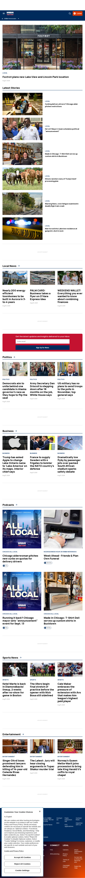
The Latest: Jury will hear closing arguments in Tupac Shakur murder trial (42, 765)
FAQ (51, 850)
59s (6, 628)
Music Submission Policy (78, 851)
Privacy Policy (65, 854)
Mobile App (42, 856)
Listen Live (42, 850)
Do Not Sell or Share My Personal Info (78, 859)
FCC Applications (69, 825)
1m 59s (48, 628)
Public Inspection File (68, 819)
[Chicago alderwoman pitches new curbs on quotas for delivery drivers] (21, 529)
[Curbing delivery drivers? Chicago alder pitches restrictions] (22, 104)
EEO (57, 823)
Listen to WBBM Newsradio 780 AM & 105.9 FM (47, 819)
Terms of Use (66, 860)
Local (4, 73)
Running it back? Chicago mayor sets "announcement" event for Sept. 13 (20, 620)
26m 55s (48, 563)
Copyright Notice (66, 866)
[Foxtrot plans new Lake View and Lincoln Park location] (42, 47)
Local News (9, 265)
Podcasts (8, 504)
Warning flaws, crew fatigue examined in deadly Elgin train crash (61, 205)
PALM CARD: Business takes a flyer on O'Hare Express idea (40, 295)
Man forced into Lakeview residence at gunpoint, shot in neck (61, 230)
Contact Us (59, 819)
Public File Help (77, 867)
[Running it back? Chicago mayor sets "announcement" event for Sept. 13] (21, 591)
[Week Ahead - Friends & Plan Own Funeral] (63, 529)
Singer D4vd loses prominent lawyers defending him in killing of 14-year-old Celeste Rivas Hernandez (14, 768)
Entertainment (11, 734)
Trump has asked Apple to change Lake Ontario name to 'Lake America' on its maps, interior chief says (14, 464)
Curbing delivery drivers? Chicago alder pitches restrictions (61, 105)
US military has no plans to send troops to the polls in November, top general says (70, 389)
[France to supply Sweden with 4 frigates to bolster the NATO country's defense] (42, 443)
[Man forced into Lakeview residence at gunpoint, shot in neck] (22, 228)
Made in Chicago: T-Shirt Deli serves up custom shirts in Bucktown (61, 155)
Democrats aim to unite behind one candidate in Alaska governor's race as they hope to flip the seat (14, 390)
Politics (7, 357)
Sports (5, 680)
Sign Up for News (42, 348)
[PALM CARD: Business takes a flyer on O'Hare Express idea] (42, 278)
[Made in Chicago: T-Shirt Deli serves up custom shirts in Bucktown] (22, 154)
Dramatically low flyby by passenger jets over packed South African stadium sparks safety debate (69, 464)
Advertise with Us (79, 824)
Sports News (10, 657)
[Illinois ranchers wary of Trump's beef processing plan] (22, 178)
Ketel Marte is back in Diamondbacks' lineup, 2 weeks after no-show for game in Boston (14, 689)
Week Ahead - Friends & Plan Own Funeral (61, 557)
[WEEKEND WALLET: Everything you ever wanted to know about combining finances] (70, 278)
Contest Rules (79, 819)
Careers (65, 850)
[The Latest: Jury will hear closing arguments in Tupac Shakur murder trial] (42, 746)
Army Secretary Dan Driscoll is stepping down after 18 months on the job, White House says (42, 389)
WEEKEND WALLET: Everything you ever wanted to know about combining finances (70, 296)
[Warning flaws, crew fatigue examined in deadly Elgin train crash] (22, 203)
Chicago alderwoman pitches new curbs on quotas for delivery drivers (20, 558)
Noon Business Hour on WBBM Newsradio (60, 552)
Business (8, 430)
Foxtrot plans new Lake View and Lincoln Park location (35, 77)
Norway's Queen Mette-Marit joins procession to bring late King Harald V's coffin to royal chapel (69, 768)
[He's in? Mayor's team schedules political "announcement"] (22, 129)
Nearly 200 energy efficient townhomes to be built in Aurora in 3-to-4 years (14, 296)
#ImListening (54, 854)
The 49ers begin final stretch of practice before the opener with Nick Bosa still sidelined (42, 689)
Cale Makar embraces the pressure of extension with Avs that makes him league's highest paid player (69, 692)
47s (6, 565)
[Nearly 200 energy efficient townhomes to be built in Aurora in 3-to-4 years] (14, 278)
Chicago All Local (10, 552)
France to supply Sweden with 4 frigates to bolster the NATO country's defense (42, 462)
